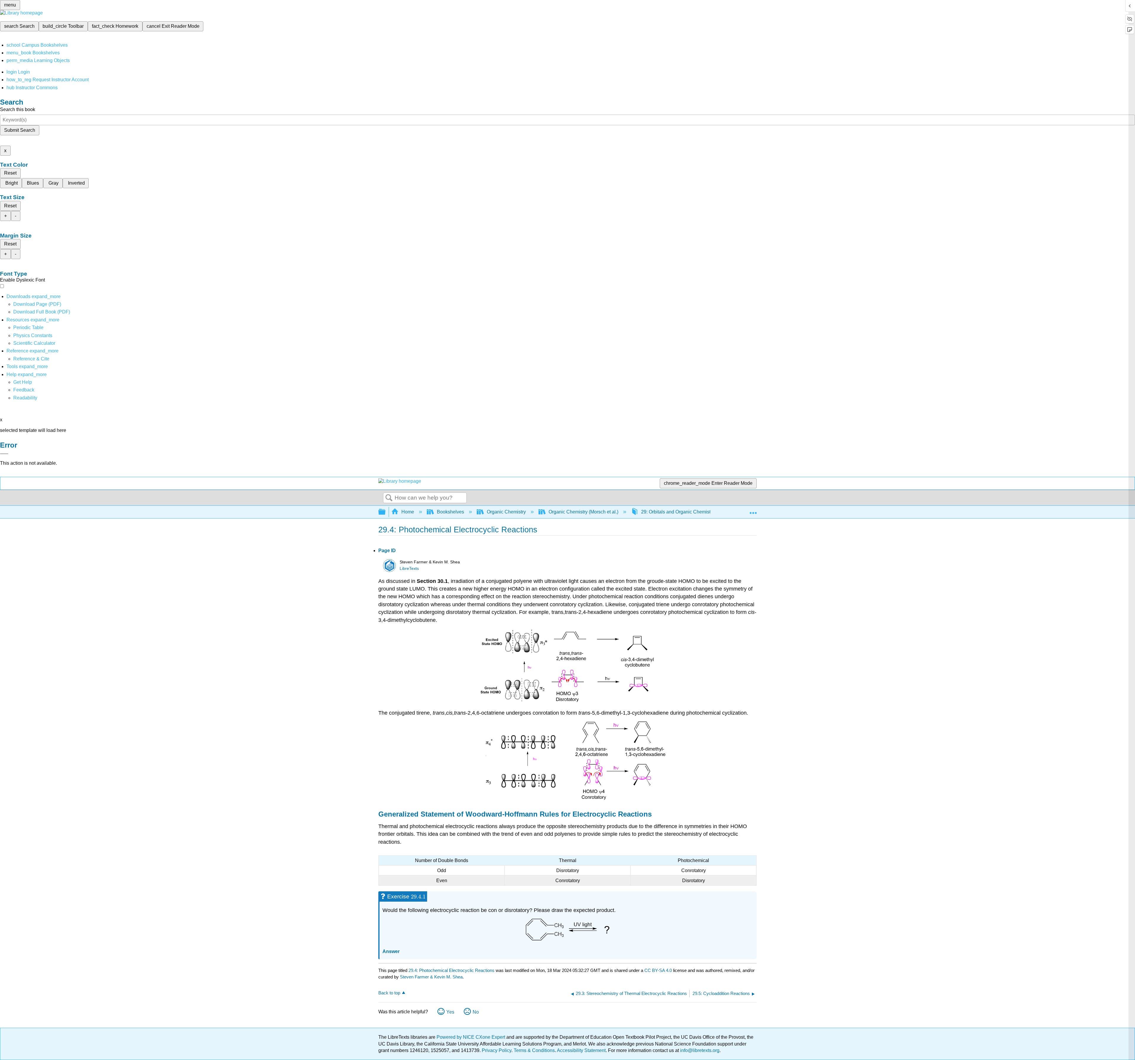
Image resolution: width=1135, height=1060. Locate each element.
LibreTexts (409, 568)
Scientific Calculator (34, 343)
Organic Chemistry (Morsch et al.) (583, 511)
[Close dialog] (4, 453)
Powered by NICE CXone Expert (471, 1037)
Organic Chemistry (506, 511)
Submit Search (19, 130)
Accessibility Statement (581, 1050)
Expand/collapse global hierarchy (385, 512)
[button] (23, 389)
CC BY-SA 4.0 (658, 970)
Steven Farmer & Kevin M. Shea (431, 976)
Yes (450, 1012)
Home (407, 511)
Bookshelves (450, 511)
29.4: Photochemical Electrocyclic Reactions (451, 970)
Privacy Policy (496, 1050)
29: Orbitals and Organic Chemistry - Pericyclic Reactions (701, 511)
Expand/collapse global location (753, 510)
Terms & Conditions (534, 1050)
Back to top (389, 992)
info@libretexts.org (699, 1050)
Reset (10, 172)
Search (389, 498)
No (476, 1012)
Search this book (17, 109)
